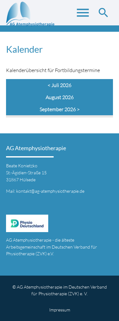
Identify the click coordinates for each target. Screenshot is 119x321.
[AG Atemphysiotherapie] (30, 16)
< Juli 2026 (59, 85)
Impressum (59, 309)
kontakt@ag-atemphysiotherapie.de (50, 191)
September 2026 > (60, 109)
